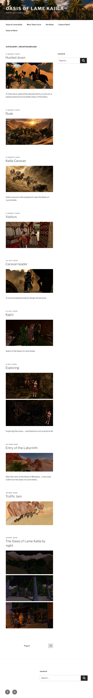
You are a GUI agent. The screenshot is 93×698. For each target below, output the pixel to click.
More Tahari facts (34, 24)
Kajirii (9, 315)
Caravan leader (16, 264)
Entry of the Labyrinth (22, 448)
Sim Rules (50, 24)
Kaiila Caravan (16, 161)
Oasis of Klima (11, 30)
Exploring (12, 368)
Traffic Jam (14, 496)
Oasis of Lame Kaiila (35, 8)
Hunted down (15, 57)
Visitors (11, 217)
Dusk (9, 113)
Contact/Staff (64, 24)
